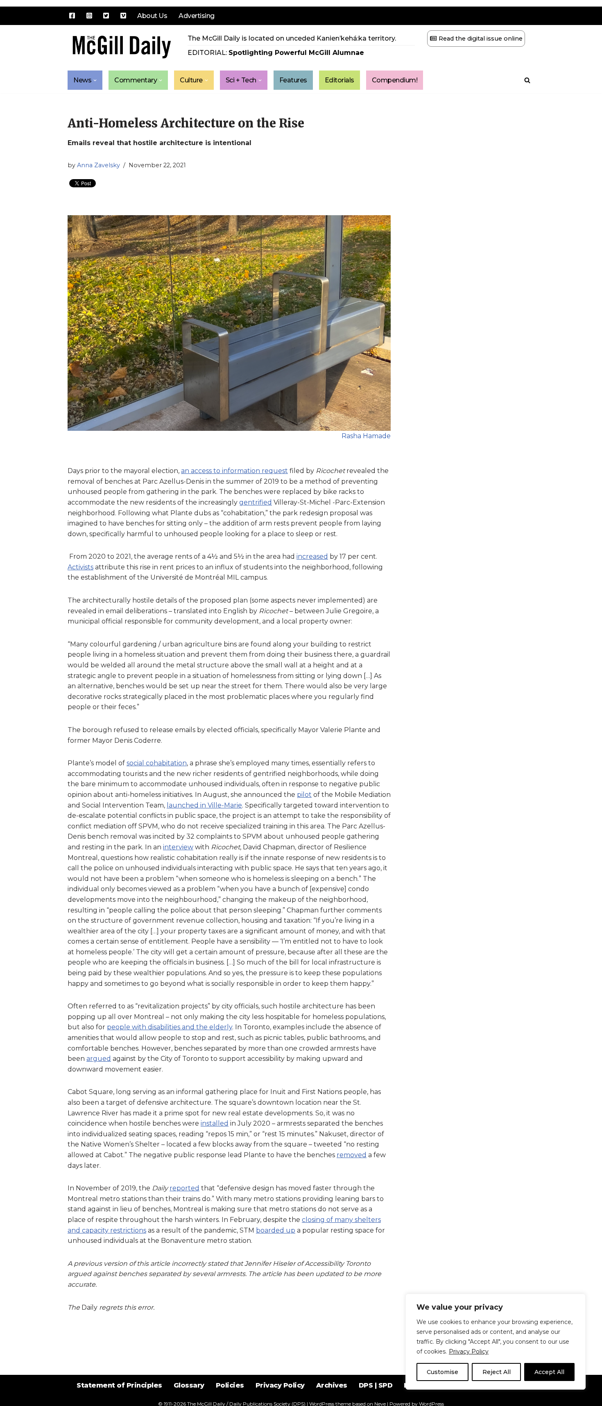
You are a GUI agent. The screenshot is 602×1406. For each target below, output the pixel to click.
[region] (495, 1342)
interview (178, 847)
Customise (442, 1372)
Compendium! (395, 80)
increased (312, 556)
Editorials (339, 80)
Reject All (496, 1372)
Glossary (189, 1385)
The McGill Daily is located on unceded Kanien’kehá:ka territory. (292, 38)
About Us (152, 16)
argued (98, 1058)
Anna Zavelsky (98, 165)
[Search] (527, 80)
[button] (95, 80)
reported (184, 1188)
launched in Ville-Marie (204, 805)
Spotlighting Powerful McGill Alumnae (296, 53)
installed (215, 1123)
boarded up (275, 1230)
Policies (230, 1385)
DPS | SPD (376, 1385)
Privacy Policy (469, 1351)
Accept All (549, 1372)
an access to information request (234, 471)
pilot (304, 795)
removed (352, 1155)
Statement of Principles (119, 1385)
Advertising (197, 16)
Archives (331, 1385)
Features (293, 80)
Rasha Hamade (366, 436)
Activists (80, 567)
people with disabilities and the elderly (169, 1027)
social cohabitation (157, 763)
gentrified (255, 502)
